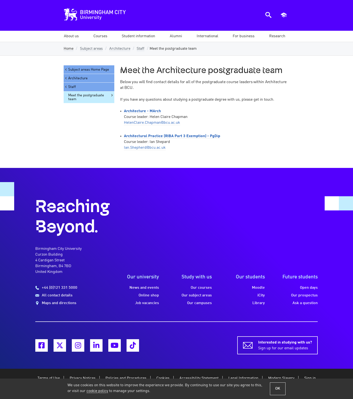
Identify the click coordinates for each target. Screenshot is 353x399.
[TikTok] (133, 345)
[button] (71, 36)
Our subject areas (197, 295)
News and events (144, 288)
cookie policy (97, 391)
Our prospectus (304, 295)
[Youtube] (114, 345)
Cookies (163, 378)
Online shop (149, 295)
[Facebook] (41, 345)
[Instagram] (78, 345)
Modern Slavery (281, 378)
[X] (60, 345)
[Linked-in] (96, 345)
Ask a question (305, 303)
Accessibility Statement (199, 378)
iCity (261, 295)
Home (68, 49)
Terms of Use (48, 378)
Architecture (119, 49)
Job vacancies (147, 303)
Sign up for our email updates (285, 345)
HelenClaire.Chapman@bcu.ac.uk (152, 123)
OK (277, 389)
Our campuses (199, 303)
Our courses (201, 288)
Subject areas (91, 49)
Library (258, 303)
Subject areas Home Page (88, 70)
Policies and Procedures (125, 378)
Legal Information (243, 378)
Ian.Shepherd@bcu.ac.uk (145, 148)
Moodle (258, 288)
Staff (140, 49)
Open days (309, 288)
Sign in (310, 378)
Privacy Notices (83, 378)
